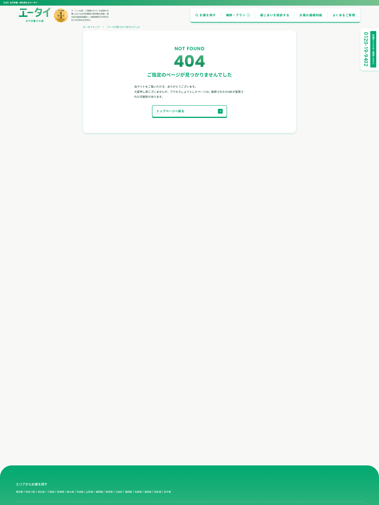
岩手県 (167, 492)
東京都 (19, 492)
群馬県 (60, 492)
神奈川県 (30, 492)
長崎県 (147, 492)
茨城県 (79, 492)
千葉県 (50, 492)
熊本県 (157, 492)
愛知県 (109, 492)
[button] (205, 15)
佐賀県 (138, 492)
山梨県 (89, 492)
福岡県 (128, 492)
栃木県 (70, 492)
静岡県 (99, 492)
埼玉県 (41, 492)
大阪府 (118, 492)
